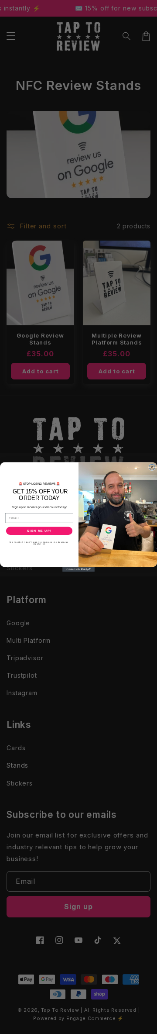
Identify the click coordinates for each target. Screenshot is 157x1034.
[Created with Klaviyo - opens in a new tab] (78, 569)
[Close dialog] (152, 467)
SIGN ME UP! (39, 531)
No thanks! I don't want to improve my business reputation (39, 543)
